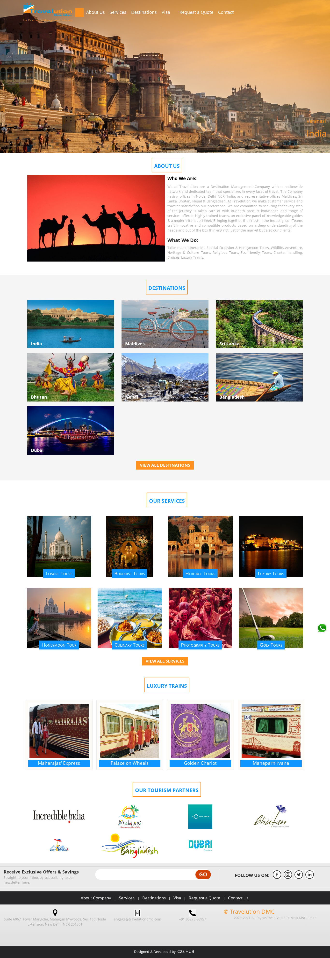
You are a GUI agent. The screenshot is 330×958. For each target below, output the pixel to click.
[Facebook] (277, 877)
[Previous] (16, 54)
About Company (96, 898)
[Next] (313, 54)
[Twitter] (298, 877)
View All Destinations (165, 465)
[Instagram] (288, 877)
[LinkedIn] (309, 877)
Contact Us (238, 898)
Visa (166, 12)
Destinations (144, 12)
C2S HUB (185, 951)
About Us (95, 12)
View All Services (165, 661)
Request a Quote (196, 12)
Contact (226, 12)
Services (118, 12)
